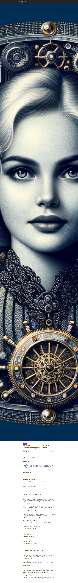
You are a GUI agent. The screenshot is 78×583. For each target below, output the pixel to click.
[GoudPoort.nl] (24, 1)
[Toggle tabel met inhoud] (29, 455)
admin (26, 450)
